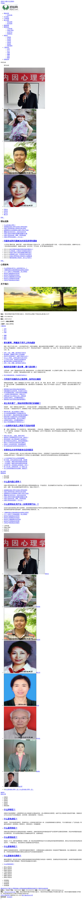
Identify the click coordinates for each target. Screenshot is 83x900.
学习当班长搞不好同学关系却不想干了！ (15, 446)
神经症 (6, 35)
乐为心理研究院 (5, 895)
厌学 (8, 49)
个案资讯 (6, 47)
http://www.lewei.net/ (10, 892)
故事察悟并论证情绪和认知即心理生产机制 (16, 230)
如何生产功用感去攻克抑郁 (11, 278)
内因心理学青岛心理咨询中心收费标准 (21, 256)
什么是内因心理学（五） (26, 789)
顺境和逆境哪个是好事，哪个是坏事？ (20, 367)
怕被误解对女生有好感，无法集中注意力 (15, 391)
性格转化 (9, 33)
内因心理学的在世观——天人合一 (13, 237)
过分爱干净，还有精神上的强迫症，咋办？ (16, 465)
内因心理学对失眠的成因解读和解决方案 (15, 233)
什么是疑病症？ (11, 846)
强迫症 (9, 42)
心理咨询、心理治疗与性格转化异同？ (21, 251)
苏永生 (38, 738)
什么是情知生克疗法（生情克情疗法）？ (15, 268)
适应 (8, 56)
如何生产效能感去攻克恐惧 (11, 273)
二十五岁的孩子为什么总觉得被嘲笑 (14, 458)
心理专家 (9, 28)
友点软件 (9, 897)
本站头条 (9, 15)
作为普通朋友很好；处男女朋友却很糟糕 (15, 392)
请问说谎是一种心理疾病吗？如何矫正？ (15, 439)
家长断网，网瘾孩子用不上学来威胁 (19, 343)
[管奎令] (24, 108)
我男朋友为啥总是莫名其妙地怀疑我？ (15, 389)
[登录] (2, 1)
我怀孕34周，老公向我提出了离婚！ (14, 411)
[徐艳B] (20, 771)
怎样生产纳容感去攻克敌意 (11, 280)
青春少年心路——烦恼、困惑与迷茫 (14, 435)
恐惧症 (9, 40)
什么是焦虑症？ (11, 819)
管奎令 (6, 209)
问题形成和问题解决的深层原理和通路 (20, 241)
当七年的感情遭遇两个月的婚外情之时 (15, 413)
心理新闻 (6, 18)
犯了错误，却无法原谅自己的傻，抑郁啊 (15, 460)
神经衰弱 (9, 45)
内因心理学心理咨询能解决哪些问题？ (21, 252)
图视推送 (6, 27)
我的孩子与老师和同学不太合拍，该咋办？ (16, 437)
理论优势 (9, 22)
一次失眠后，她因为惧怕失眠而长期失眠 (15, 461)
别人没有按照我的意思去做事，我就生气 (15, 468)
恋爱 (8, 52)
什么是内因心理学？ (10, 225)
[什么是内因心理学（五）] (11, 789)
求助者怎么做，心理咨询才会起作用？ (21, 254)
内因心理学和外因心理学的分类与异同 (15, 228)
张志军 (20, 786)
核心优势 (6, 20)
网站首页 (6, 13)
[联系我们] (40, 310)
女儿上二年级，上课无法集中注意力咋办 (15, 358)
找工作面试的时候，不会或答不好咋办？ (15, 375)
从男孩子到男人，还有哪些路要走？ (14, 397)
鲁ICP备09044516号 (27, 895)
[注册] (6, 1)
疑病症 (9, 44)
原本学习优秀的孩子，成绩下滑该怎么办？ (16, 356)
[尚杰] (20, 705)
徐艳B (38, 771)
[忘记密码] (11, 1)
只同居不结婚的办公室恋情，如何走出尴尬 (22, 379)
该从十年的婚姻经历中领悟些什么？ (14, 422)
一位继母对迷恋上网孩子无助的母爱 (19, 426)
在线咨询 (6, 59)
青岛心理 (3, 794)
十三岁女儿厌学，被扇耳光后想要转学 (15, 359)
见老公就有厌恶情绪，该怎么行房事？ (15, 418)
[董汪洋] (20, 206)
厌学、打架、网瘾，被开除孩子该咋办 (15, 352)
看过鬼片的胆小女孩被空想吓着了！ (14, 361)
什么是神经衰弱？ (9, 864)
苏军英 (6, 211)
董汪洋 (6, 214)
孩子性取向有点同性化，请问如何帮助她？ (16, 441)
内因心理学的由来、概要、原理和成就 (15, 235)
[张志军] (11, 786)
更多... (2, 217)
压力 (8, 51)
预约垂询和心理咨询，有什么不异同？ (21, 257)
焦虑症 (9, 39)
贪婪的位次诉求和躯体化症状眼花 (18, 450)
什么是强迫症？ (11, 837)
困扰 (8, 57)
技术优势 (9, 23)
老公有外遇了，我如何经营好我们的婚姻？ (22, 403)
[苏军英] (20, 141)
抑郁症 (9, 37)
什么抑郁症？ (10, 809)
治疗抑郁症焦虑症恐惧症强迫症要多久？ (21, 249)
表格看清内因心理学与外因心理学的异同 (15, 226)
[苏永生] (20, 738)
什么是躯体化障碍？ (12, 856)
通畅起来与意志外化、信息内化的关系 (15, 232)
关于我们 (6, 16)
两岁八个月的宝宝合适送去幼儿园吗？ (15, 442)
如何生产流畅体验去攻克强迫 (12, 276)
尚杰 (37, 705)
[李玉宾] (20, 173)
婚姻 (8, 54)
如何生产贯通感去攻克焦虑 (11, 275)
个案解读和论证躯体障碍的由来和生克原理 (16, 270)
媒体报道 (6, 25)
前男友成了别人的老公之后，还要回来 (15, 396)
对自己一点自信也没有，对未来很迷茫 (15, 444)
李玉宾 (6, 213)
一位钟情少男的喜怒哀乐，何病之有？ (15, 394)
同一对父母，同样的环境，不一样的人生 (15, 466)
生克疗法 (9, 32)
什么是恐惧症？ (11, 828)
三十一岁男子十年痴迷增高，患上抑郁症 (15, 271)
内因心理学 (10, 30)
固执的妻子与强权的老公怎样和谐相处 (15, 416)
